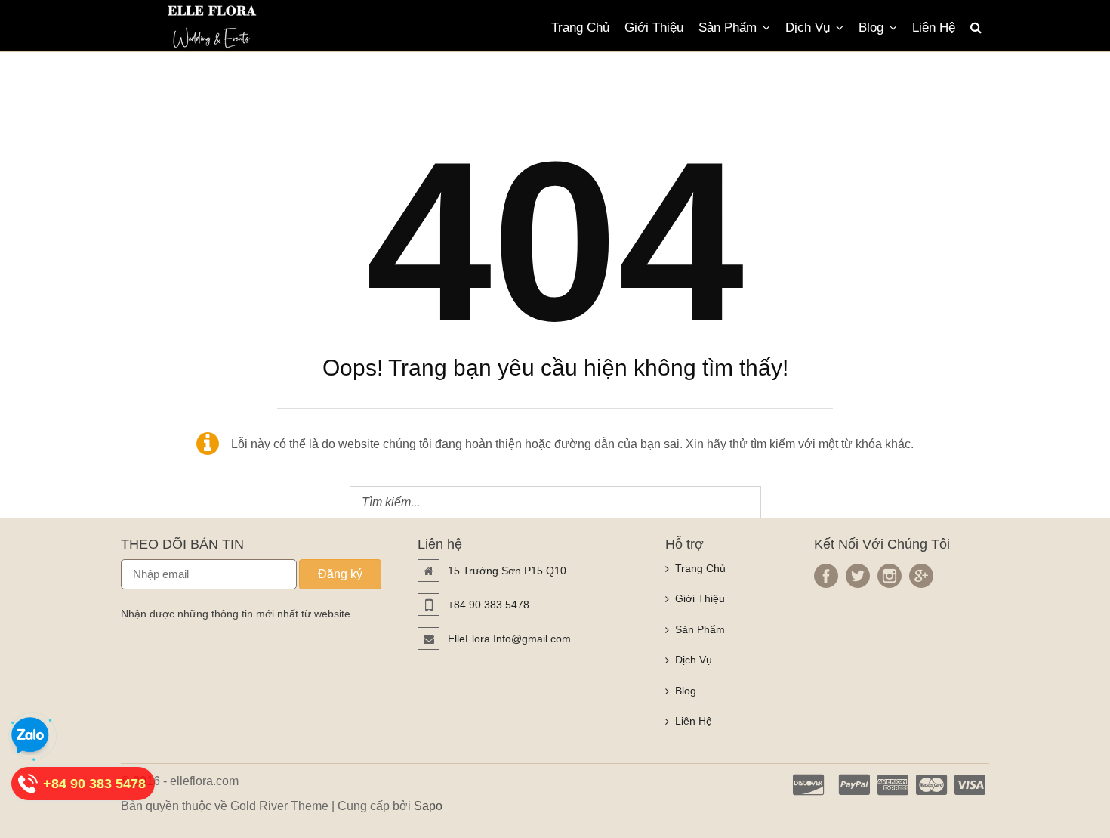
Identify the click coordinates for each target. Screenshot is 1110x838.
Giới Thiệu (653, 27)
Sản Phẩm (727, 27)
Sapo (428, 805)
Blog (871, 27)
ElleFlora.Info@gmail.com (509, 638)
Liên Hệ (933, 27)
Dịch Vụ (807, 27)
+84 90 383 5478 (488, 604)
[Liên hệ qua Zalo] (30, 736)
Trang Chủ (580, 27)
